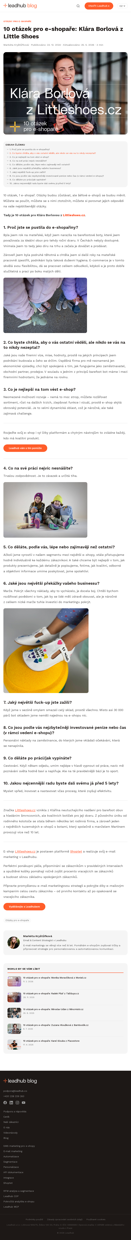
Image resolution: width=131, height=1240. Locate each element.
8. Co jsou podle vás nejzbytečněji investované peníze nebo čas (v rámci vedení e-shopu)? (57, 176)
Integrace (8, 1177)
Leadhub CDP (11, 1196)
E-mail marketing (12, 1151)
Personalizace (11, 1167)
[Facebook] (5, 1103)
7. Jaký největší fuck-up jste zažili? (28, 172)
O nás (6, 1127)
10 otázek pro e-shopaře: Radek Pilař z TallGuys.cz (51, 993)
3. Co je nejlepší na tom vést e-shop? (29, 157)
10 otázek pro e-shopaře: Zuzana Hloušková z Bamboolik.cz (56, 1025)
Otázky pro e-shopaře (17, 21)
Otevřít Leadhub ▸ (99, 5)
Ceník (6, 1116)
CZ (121, 6)
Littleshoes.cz (25, 810)
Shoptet (76, 851)
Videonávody (10, 1132)
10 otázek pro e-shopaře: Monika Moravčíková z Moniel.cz (54, 977)
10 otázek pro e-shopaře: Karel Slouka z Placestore (51, 1040)
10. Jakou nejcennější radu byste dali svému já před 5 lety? (40, 183)
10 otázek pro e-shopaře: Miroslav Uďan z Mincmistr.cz (53, 1009)
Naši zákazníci (11, 1122)
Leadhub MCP (11, 1206)
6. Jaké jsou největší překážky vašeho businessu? (35, 168)
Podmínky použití (34, 1219)
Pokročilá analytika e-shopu (18, 1201)
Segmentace (10, 1161)
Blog (5, 1138)
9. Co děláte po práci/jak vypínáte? (28, 179)
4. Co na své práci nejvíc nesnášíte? (28, 160)
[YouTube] (23, 1103)
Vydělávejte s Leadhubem (24, 906)
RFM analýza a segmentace (18, 1191)
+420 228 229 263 (13, 1096)
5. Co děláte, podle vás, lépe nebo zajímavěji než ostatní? (40, 164)
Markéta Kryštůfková (16, 44)
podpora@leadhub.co (15, 1091)
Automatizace (11, 1156)
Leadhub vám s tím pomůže (25, 448)
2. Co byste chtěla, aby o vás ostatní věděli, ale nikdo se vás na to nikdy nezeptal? (53, 153)
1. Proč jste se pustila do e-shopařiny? (30, 149)
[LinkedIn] (11, 1103)
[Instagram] (17, 1103)
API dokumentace (13, 1172)
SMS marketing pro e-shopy (19, 1146)
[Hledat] (78, 6)
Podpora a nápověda (14, 1111)
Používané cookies (95, 1219)
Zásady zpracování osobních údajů (64, 1219)
